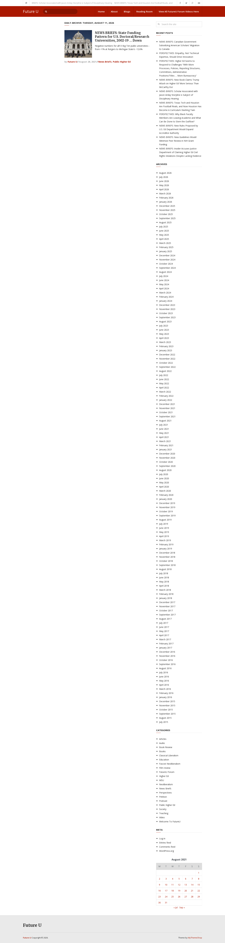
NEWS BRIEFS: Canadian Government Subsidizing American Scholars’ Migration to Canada (179, 45)
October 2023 (166, 313)
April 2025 (164, 238)
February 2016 (166, 693)
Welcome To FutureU (169, 821)
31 (166, 902)
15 (198, 884)
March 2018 (165, 589)
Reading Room (144, 11)
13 (185, 884)
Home (101, 11)
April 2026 (164, 189)
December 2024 (167, 255)
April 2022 (164, 387)
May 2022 (164, 383)
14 (192, 884)
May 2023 (164, 333)
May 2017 (164, 631)
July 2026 (163, 177)
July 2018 (163, 573)
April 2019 (164, 536)
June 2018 (164, 577)
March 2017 (165, 639)
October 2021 (166, 412)
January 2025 (165, 251)
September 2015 (167, 713)
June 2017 (164, 627)
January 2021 (165, 449)
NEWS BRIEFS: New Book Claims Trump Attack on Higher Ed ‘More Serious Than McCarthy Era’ (179, 83)
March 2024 (165, 292)
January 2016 (165, 697)
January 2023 (165, 350)
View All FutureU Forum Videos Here (179, 11)
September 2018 (167, 565)
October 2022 (166, 362)
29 (198, 896)
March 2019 (165, 540)
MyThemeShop (195, 937)
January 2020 (165, 499)
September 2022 (167, 366)
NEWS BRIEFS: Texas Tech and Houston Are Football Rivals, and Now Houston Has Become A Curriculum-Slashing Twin (157, 3)
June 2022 (164, 379)
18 (172, 890)
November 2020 (167, 457)
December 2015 (167, 701)
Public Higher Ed (122, 61)
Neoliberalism (166, 784)
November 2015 (167, 705)
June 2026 (164, 181)
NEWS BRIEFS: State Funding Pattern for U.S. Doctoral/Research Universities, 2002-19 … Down (122, 36)
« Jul (176, 907)
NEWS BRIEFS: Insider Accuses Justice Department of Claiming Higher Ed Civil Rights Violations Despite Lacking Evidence (180, 152)
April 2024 (164, 288)
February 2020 (166, 494)
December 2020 (167, 453)
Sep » (182, 907)
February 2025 (166, 247)
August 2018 (165, 569)
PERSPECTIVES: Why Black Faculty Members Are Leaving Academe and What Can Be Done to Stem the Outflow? (180, 118)
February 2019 (166, 544)
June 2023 (164, 329)
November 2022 (167, 358)
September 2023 (167, 317)
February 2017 (166, 643)
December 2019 (167, 503)
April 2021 (164, 437)
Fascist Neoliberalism (169, 763)
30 (159, 902)
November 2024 (167, 259)
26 (179, 896)
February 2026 (166, 197)
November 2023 (167, 309)
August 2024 (165, 271)
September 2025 (167, 218)
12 (179, 884)
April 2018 (164, 585)
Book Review (165, 747)
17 (166, 890)
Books (162, 751)
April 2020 (164, 486)
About (114, 11)
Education (164, 759)
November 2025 (167, 210)
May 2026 (164, 185)
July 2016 (163, 672)
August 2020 (165, 470)
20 (185, 890)
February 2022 (166, 395)
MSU (161, 780)
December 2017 (167, 602)
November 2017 (167, 606)
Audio (162, 743)
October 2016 (166, 660)
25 (172, 896)
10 (166, 884)
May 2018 (164, 581)
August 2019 (165, 519)
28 (192, 896)
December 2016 (167, 651)
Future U (30, 11)
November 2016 (167, 655)
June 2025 (164, 230)
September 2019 (167, 515)
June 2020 (164, 478)
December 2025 (167, 205)
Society (162, 809)
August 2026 (165, 172)
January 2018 (165, 598)
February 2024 (166, 296)
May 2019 (164, 532)
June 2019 (164, 527)
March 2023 (165, 342)
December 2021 (167, 404)
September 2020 (167, 466)
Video (162, 817)
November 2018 (167, 556)
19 (179, 890)
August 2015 (165, 717)
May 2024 (164, 284)
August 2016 (165, 668)
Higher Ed (164, 776)
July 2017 (163, 622)
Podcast (163, 800)
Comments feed (167, 846)
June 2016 (164, 676)
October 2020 (166, 461)
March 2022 (165, 391)
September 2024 (167, 267)
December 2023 (167, 305)
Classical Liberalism (168, 755)
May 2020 (164, 482)
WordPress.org (166, 850)
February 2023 (166, 346)
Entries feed (165, 842)
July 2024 (163, 276)
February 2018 (166, 594)
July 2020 (163, 474)
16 (159, 890)
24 (166, 896)
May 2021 (164, 433)
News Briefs (105, 61)
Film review (164, 767)
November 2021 (167, 408)
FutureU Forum (166, 772)
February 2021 (166, 445)
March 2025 (165, 243)
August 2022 (165, 371)
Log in (162, 838)
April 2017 (164, 635)
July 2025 (163, 226)
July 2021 (163, 424)
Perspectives (165, 792)
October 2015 (166, 709)
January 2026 (165, 201)
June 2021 (164, 428)
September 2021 (167, 416)
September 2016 (167, 664)
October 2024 (166, 263)
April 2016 (164, 684)
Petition (163, 796)
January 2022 (165, 399)
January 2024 (165, 300)
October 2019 (166, 511)
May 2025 (164, 234)
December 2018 (167, 552)
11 (172, 884)
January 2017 (165, 647)
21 (192, 890)
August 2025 (165, 222)
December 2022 (167, 354)
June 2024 (164, 280)
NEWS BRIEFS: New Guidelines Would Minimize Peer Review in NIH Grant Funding (177, 141)
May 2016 (164, 680)
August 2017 (165, 618)
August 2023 (165, 321)
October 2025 (166, 214)
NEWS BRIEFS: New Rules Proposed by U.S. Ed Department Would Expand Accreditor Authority (178, 129)
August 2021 (165, 420)
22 (198, 890)
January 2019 (165, 548)
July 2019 (163, 523)
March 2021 (165, 441)
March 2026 (165, 193)
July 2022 (163, 375)
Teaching (163, 813)
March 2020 (165, 490)
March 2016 (165, 688)
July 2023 (163, 325)
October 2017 (166, 610)
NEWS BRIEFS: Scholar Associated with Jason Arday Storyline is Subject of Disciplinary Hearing (58, 3)
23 (159, 896)
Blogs (127, 11)
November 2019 (167, 507)
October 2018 (166, 561)
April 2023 (164, 338)
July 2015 (163, 722)
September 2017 (167, 614)
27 (185, 896)
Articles (162, 738)
